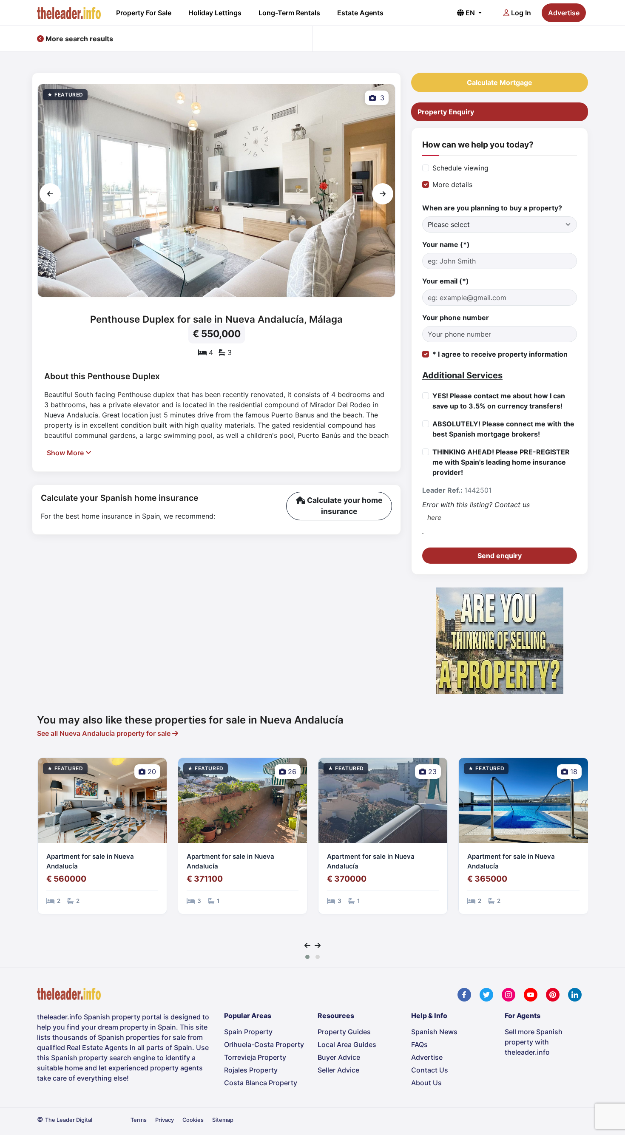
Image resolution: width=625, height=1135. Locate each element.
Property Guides (344, 1031)
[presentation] (50, 193)
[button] (307, 957)
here (434, 518)
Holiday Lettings (214, 13)
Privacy (164, 1120)
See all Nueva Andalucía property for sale (104, 733)
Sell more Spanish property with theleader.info (533, 1041)
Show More (66, 452)
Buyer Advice (339, 1057)
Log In (520, 13)
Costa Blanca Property (260, 1082)
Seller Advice (338, 1070)
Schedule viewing (460, 168)
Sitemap (222, 1120)
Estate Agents (360, 13)
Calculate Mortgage (499, 82)
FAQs (419, 1044)
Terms (139, 1120)
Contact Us (429, 1070)
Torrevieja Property (255, 1057)
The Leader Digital (68, 1120)
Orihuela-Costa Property (264, 1044)
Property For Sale (143, 13)
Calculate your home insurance (344, 506)
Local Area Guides (347, 1044)
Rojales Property (251, 1070)
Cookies (193, 1120)
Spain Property (248, 1031)
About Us (426, 1082)
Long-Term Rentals (289, 13)
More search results (78, 38)
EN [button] (470, 13)
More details (452, 184)
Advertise (564, 13)
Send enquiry (499, 555)
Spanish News (434, 1031)
